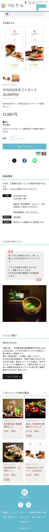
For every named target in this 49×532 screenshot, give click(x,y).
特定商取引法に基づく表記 (37, 512)
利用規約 (6, 512)
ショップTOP (12, 376)
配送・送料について (10, 517)
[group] (24, 48)
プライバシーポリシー (18, 512)
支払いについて (24, 517)
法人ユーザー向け (41, 7)
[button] (47, 48)
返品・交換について (39, 517)
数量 (4, 138)
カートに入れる (26, 146)
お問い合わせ (24, 522)
